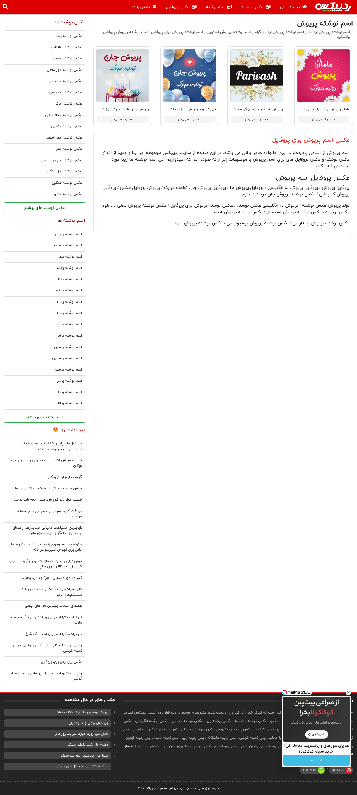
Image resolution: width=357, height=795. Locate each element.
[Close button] (348, 692)
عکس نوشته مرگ (68, 103)
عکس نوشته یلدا (69, 35)
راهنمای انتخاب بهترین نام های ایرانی (53, 605)
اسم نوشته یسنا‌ (69, 313)
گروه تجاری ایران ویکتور (64, 477)
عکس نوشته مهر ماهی (64, 70)
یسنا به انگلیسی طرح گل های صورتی (82, 766)
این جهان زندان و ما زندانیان (89, 723)
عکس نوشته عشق (68, 194)
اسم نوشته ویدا (70, 392)
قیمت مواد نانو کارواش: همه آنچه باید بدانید (48, 499)
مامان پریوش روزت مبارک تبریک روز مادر (320, 109)
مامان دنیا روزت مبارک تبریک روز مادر (82, 734)
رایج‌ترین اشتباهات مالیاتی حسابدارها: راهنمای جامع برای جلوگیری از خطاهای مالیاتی (47, 530)
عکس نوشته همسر (67, 58)
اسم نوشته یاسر (69, 380)
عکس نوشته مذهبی (66, 126)
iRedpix (338, 770)
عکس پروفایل (178, 7)
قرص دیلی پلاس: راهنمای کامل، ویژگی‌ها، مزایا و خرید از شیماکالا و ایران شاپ (45, 564)
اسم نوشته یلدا (70, 256)
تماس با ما (141, 7)
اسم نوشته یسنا (69, 302)
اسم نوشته (216, 7)
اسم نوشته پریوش (323, 119)
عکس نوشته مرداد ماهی (63, 115)
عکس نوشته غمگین (66, 182)
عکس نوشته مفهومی (65, 92)
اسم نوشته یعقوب (67, 290)
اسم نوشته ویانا (70, 403)
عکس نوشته (253, 7)
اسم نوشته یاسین (68, 347)
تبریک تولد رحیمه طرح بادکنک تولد (83, 712)
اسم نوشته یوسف (68, 245)
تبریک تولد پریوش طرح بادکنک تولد (189, 109)
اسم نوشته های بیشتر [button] (44, 417)
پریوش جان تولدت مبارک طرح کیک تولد (119, 109)
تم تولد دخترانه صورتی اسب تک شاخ (54, 634)
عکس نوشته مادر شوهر (64, 137)
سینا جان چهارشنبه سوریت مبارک (85, 755)
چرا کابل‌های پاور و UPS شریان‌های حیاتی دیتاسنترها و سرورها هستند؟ (51, 446)
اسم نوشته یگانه (69, 267)
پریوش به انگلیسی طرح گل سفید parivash (252, 109)
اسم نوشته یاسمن (68, 369)
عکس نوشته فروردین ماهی (61, 160)
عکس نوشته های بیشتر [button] (45, 208)
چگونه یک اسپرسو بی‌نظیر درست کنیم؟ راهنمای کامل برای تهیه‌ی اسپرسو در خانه (45, 547)
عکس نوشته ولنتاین (66, 47)
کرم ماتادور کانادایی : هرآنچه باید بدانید (52, 578)
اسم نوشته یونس (68, 234)
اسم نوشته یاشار (69, 335)
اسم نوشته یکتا (70, 279)
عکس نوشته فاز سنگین (63, 171)
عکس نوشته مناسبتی (65, 81)
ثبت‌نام (317, 760)
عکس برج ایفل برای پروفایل (61, 661)
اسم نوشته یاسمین (67, 358)
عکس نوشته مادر (69, 148)
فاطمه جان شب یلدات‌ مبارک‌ (88, 745)
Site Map (309, 770)
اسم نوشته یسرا (69, 324)
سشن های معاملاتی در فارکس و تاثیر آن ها (48, 488)
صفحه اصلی (290, 7)
